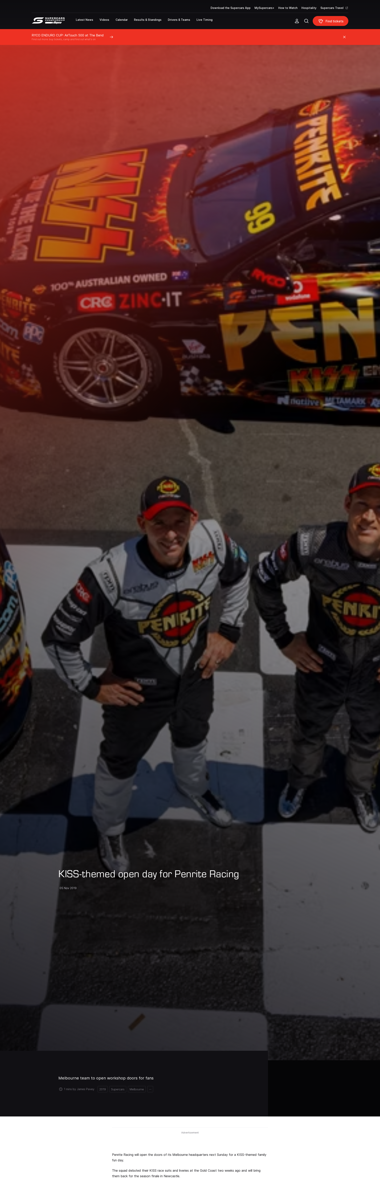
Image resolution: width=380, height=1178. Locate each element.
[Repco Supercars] (54, 22)
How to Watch (287, 7)
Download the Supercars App (231, 7)
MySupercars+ (264, 7)
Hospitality (308, 7)
